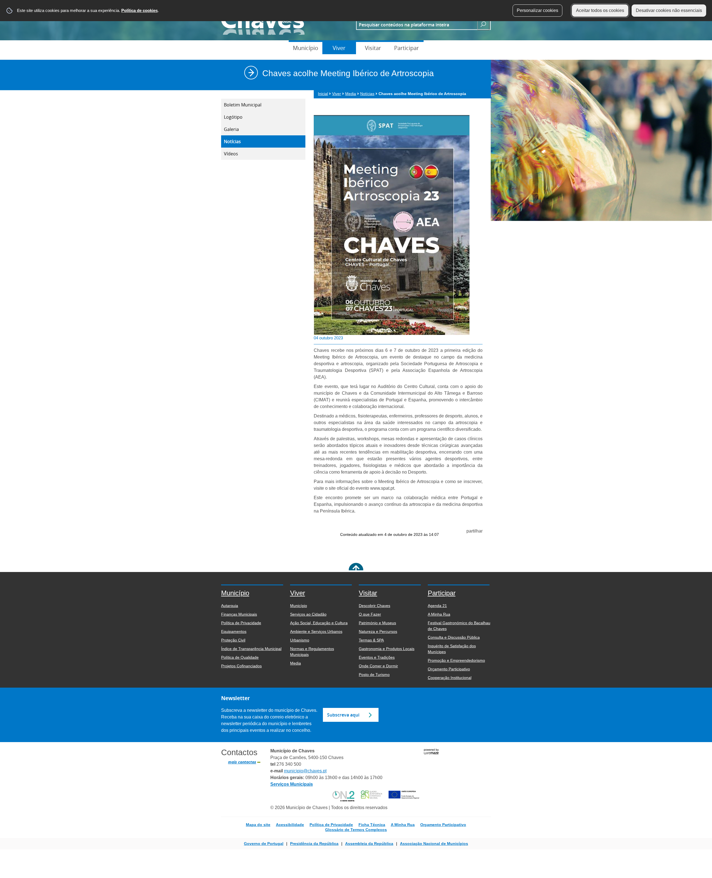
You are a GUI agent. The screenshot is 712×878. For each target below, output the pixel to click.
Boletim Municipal (242, 105)
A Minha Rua (403, 824)
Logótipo (233, 117)
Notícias (232, 141)
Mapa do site (258, 824)
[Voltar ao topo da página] (356, 570)
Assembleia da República (369, 843)
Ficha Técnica (372, 824)
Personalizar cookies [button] (537, 10)
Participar (406, 48)
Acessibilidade (290, 824)
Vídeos (231, 154)
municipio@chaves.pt (305, 770)
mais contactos (242, 762)
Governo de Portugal (263, 843)
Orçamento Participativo (443, 824)
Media (350, 93)
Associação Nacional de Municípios (434, 843)
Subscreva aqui (343, 715)
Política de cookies (139, 10)
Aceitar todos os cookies (600, 10)
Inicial (323, 93)
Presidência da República (314, 843)
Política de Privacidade (331, 824)
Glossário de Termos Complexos (356, 829)
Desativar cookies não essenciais (669, 10)
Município (305, 48)
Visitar (373, 48)
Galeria (231, 129)
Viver (339, 48)
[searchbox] (415, 24)
